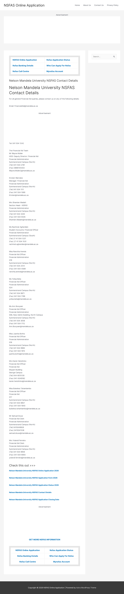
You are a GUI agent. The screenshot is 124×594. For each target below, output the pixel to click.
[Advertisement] (62, 29)
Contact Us (99, 5)
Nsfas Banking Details (23, 65)
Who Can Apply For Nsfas (58, 65)
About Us (87, 5)
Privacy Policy (112, 5)
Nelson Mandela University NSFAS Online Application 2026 (34, 471)
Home (77, 5)
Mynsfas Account (54, 71)
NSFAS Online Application (24, 5)
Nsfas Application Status (58, 60)
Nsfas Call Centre (21, 71)
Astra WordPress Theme (86, 588)
